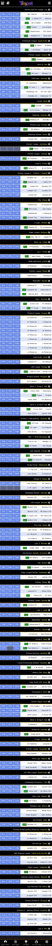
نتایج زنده (26, 944)
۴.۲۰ (10, 50)
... (17, 148)
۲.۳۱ (3, 195)
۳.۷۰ (10, 69)
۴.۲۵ (3, 469)
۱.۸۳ (3, 753)
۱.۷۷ (17, 168)
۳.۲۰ (3, 110)
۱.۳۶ (17, 587)
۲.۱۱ (17, 595)
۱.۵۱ (17, 777)
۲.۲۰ (17, 246)
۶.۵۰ (10, 511)
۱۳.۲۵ (17, 83)
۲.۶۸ (10, 432)
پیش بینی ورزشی (47, 944)
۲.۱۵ (3, 734)
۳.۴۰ (10, 105)
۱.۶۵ (17, 362)
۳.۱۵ (3, 18)
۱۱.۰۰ (3, 511)
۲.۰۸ (3, 548)
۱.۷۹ (3, 343)
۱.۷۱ (17, 446)
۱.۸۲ (17, 371)
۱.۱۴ (3, 83)
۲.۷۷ (10, 308)
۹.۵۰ (3, 204)
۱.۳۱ (3, 87)
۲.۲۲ (17, 460)
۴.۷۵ (17, 50)
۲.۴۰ (17, 862)
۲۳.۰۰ (3, 158)
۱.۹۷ (17, 905)
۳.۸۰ (17, 59)
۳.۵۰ (10, 168)
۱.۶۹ (17, 69)
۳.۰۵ (3, 27)
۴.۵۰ (10, 507)
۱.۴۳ (3, 91)
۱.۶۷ (17, 129)
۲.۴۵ (17, 266)
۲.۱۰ (17, 237)
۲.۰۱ (17, 256)
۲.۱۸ (17, 534)
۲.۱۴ (3, 209)
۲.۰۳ (17, 275)
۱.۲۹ (3, 96)
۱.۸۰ (3, 339)
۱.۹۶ (17, 326)
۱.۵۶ (3, 50)
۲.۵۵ (17, 710)
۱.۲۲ (17, 177)
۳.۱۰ (3, 326)
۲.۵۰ (17, 31)
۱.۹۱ (17, 289)
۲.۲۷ (17, 73)
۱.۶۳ (17, 469)
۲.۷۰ (3, 427)
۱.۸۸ (3, 36)
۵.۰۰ (3, 45)
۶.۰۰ (3, 119)
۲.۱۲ (3, 399)
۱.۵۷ (3, 567)
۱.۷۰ (17, 516)
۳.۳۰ (3, 23)
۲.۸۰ (3, 294)
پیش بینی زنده (36, 944)
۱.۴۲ (17, 119)
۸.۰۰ (10, 83)
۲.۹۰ (3, 14)
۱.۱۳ (17, 511)
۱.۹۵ (3, 190)
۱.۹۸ (3, 352)
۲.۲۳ (17, 18)
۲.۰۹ (17, 322)
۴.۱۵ (3, 168)
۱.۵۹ (3, 474)
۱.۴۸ (17, 45)
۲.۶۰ (17, 624)
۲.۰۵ (17, 348)
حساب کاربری (5, 944)
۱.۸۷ (3, 59)
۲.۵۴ (17, 27)
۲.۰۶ (17, 335)
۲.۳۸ (17, 110)
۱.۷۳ (17, 317)
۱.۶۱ (17, 213)
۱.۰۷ (17, 158)
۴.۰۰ (17, 36)
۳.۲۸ (10, 753)
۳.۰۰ (10, 14)
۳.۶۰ (10, 59)
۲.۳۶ (3, 895)
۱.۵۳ (17, 557)
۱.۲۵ (3, 139)
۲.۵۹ (10, 27)
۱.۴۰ (3, 507)
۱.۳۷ (17, 881)
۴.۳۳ (10, 45)
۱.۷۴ (17, 303)
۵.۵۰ (10, 87)
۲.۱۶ (17, 23)
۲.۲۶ (17, 14)
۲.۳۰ (3, 266)
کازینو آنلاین (15, 944)
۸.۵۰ (17, 96)
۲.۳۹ (17, 308)
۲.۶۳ (3, 31)
